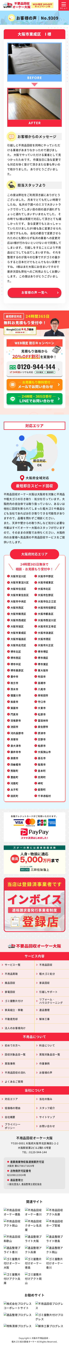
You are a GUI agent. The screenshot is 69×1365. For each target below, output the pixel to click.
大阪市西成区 (18, 620)
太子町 (14, 789)
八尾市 (42, 689)
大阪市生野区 (46, 595)
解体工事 (44, 1019)
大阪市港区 (44, 639)
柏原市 (42, 745)
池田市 (14, 726)
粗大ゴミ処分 (47, 973)
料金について (47, 1045)
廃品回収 (10, 982)
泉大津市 (16, 745)
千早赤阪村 (44, 796)
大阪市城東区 (46, 582)
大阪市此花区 (18, 645)
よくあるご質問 (14, 1081)
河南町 (14, 783)
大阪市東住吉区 (20, 595)
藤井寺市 (16, 752)
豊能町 (14, 777)
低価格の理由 (13, 1108)
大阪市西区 (17, 607)
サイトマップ (47, 1117)
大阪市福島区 (18, 639)
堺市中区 (16, 664)
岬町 (40, 783)
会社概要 (10, 1117)
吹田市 (42, 676)
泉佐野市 (43, 726)
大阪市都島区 (46, 613)
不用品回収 (45, 964)
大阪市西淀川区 (47, 620)
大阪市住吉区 (18, 588)
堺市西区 (16, 657)
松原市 (42, 714)
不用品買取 (11, 973)
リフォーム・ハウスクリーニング (51, 1001)
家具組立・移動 (14, 1010)
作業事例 (44, 1063)
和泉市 (14, 701)
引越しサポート (48, 992)
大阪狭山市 (44, 752)
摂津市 (42, 733)
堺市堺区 (43, 651)
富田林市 (43, 720)
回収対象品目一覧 (15, 1054)
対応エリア (11, 1099)
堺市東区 (43, 664)
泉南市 (14, 758)
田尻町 (14, 796)
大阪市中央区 (18, 601)
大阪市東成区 (18, 632)
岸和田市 (43, 695)
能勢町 (42, 789)
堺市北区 (16, 651)
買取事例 (10, 1063)
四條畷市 (16, 764)
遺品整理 (44, 1010)
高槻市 (42, 683)
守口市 (42, 701)
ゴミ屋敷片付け (14, 1001)
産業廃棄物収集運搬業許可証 (27, 1161)
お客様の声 (45, 1072)
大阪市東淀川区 (20, 582)
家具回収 (44, 982)
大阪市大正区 (46, 645)
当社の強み (45, 1099)
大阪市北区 (44, 588)
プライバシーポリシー (13, 1126)
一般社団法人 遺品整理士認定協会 (24, 1184)
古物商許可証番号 (20, 1170)
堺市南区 (43, 657)
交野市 (42, 739)
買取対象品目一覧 (49, 1054)
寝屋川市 (16, 695)
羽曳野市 (16, 720)
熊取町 (14, 770)
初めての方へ (13, 1045)
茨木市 (14, 689)
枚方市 (14, 683)
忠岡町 (42, 777)
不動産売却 (11, 1019)
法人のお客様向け (15, 1028)
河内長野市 (17, 733)
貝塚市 (14, 739)
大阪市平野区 (46, 576)
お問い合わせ (47, 1126)
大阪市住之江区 (47, 601)
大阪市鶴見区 (18, 613)
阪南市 (42, 764)
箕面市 (14, 708)
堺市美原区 (17, 670)
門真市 (14, 714)
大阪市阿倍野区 (47, 607)
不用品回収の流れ (15, 1072)
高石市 (42, 758)
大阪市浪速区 (46, 632)
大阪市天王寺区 (47, 626)
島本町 (42, 770)
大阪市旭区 (17, 626)
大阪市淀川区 (18, 576)
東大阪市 (43, 670)
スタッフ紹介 (47, 1108)
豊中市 (14, 676)
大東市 (42, 708)
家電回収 (10, 992)
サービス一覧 (13, 964)
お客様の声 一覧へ (34, 292)
